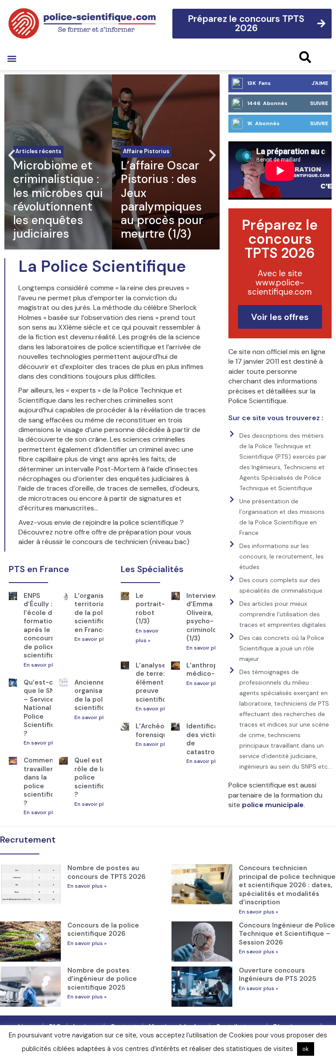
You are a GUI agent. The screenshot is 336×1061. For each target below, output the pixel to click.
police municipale (273, 804)
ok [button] (305, 1049)
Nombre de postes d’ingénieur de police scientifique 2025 (102, 979)
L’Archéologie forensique (158, 730)
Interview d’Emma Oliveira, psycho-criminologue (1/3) (207, 617)
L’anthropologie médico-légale (212, 669)
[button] (11, 58)
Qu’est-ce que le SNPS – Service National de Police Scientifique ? (43, 708)
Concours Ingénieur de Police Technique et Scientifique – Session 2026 (287, 934)
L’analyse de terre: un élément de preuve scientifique (155, 682)
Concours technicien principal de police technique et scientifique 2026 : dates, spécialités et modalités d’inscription (287, 885)
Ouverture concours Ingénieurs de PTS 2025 (277, 975)
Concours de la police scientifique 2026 (103, 929)
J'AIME (320, 83)
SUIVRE (319, 103)
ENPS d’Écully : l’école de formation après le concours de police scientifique (43, 625)
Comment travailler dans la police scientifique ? (43, 782)
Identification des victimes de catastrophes (208, 739)
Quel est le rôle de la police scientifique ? (94, 777)
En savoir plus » (43, 664)
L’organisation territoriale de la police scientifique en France (97, 612)
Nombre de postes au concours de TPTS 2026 (106, 872)
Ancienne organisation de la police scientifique (95, 695)
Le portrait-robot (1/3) (150, 608)
